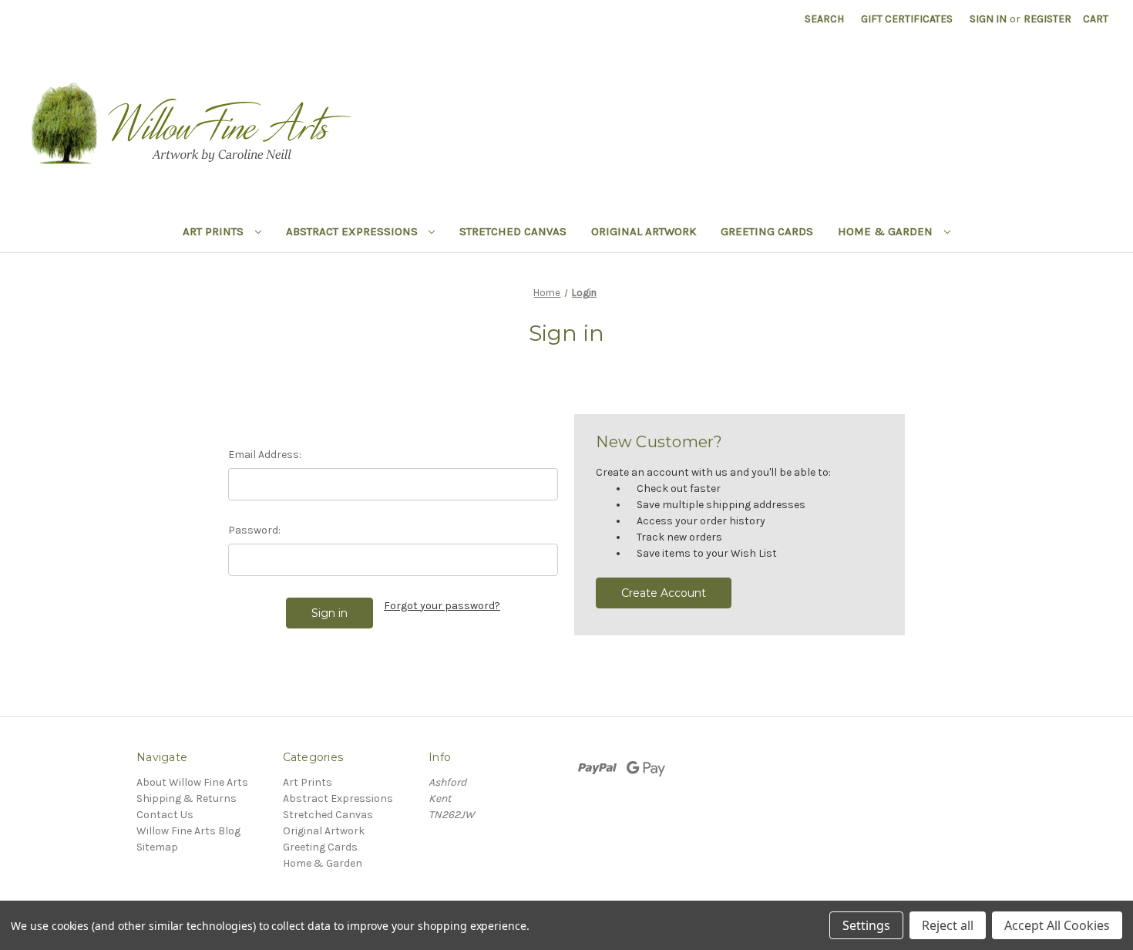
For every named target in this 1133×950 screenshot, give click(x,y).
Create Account (663, 593)
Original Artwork (643, 231)
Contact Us (164, 814)
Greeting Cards (767, 231)
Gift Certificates (907, 18)
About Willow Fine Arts (192, 782)
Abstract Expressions (353, 231)
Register (1047, 18)
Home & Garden (887, 231)
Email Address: (264, 454)
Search (824, 18)
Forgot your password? (442, 605)
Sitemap (157, 847)
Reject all (947, 925)
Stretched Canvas (512, 231)
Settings (866, 925)
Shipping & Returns (186, 798)
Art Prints (215, 231)
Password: (254, 530)
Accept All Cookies (1057, 925)
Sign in (988, 18)
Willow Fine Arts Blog (188, 830)
